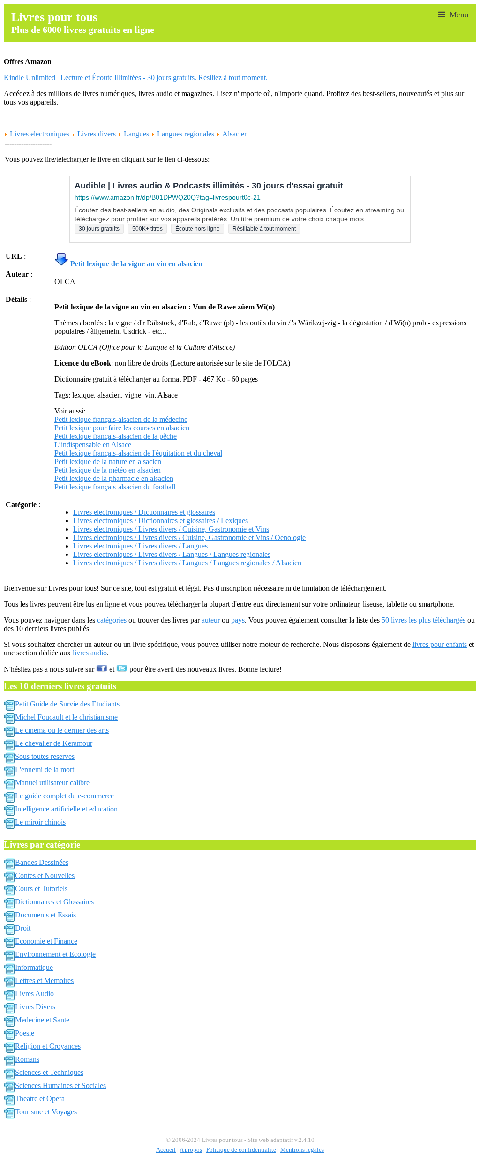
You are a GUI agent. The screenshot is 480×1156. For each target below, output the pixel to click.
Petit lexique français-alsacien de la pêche (115, 436)
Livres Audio (34, 994)
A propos (191, 1150)
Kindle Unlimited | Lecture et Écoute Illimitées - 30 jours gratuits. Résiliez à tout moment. (136, 78)
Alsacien (235, 134)
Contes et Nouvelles (45, 875)
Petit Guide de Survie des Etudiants (67, 704)
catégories (112, 620)
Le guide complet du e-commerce (64, 796)
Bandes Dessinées (41, 862)
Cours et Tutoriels (41, 889)
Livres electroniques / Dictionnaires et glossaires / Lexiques (160, 521)
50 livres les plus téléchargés (423, 620)
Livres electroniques (39, 134)
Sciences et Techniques (49, 1072)
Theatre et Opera (40, 1099)
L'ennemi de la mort (44, 769)
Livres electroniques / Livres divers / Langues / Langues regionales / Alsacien (187, 563)
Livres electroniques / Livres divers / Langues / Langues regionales (171, 554)
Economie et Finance (46, 941)
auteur (211, 620)
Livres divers (96, 134)
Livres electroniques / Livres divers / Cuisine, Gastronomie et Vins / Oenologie (189, 537)
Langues (136, 134)
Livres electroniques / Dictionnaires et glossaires (144, 512)
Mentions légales (302, 1150)
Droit (22, 928)
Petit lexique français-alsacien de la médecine (121, 419)
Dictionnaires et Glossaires (54, 902)
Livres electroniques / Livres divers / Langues (140, 546)
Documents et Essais (45, 915)
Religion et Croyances (48, 1046)
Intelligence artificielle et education (66, 809)
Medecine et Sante (42, 1020)
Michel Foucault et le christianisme (66, 717)
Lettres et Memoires (44, 980)
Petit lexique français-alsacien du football (114, 487)
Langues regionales (185, 134)
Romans (27, 1059)
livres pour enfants (439, 644)
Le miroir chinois (40, 822)
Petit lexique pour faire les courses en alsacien (121, 428)
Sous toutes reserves (45, 756)
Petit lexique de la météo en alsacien (107, 470)
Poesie (24, 1033)
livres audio (90, 653)
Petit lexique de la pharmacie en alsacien (113, 478)
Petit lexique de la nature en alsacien (107, 461)
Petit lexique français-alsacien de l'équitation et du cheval (138, 453)
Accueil (166, 1150)
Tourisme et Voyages (46, 1112)
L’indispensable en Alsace (92, 445)
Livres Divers (35, 1007)
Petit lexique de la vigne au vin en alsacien (136, 264)
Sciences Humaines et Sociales (60, 1085)
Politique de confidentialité (241, 1150)
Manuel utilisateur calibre (52, 783)
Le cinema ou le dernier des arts (62, 730)
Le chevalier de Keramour (53, 743)
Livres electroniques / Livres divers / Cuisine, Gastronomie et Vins (171, 529)
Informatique (34, 967)
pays (238, 620)
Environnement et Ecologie (55, 954)
